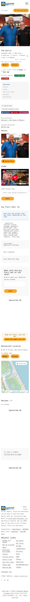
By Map (18, 546)
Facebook (6, 112)
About (4, 547)
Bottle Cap (8, 126)
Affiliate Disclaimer (6, 550)
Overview (6, 84)
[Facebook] (1, 580)
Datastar (15, 531)
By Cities (20, 543)
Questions (20, 562)
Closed (5, 78)
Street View (22, 363)
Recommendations (22, 564)
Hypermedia (16, 529)
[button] (4, 375)
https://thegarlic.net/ (11, 109)
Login (5, 10)
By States (20, 540)
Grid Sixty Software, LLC (18, 518)
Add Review (7, 97)
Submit (7, 198)
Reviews (6, 94)
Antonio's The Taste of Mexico (12, 119)
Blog (18, 554)
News (18, 556)
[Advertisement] (15, 317)
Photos (5, 87)
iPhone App (6, 565)
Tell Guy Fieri (21, 10)
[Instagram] (7, 580)
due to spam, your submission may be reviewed (15, 278)
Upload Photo (9, 161)
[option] (15, 30)
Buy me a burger (8, 545)
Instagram (24, 112)
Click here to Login (13, 454)
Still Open (20, 75)
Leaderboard (20, 548)
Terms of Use (7, 559)
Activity (19, 551)
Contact (5, 554)
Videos (18, 567)
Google (15, 65)
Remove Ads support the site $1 (15, 339)
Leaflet (8, 391)
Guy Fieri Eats (8, 92)
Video (5, 89)
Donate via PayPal (6, 541)
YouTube (15, 112)
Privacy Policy (8, 557)
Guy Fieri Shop (8, 562)
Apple (6, 65)
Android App (6, 567)
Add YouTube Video (8, 189)
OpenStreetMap (16, 391)
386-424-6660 (7, 105)
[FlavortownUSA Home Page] (8, 4)
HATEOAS (25, 529)
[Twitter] (4, 580)
